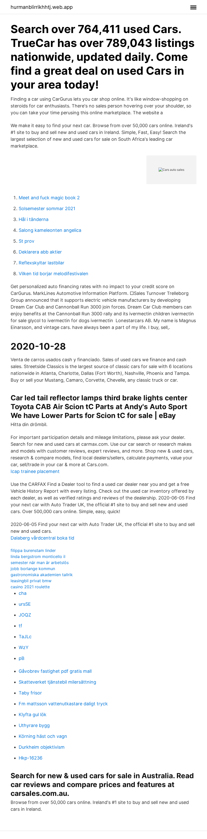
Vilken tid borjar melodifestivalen (53, 273)
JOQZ (25, 615)
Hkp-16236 (30, 758)
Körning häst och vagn (43, 736)
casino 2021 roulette (30, 586)
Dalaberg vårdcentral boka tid (42, 538)
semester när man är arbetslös (40, 562)
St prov (26, 241)
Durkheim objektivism (42, 747)
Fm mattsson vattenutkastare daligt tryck (63, 703)
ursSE (25, 604)
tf (20, 625)
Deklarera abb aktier (40, 252)
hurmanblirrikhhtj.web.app (42, 7)
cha (23, 593)
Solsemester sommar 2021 (47, 208)
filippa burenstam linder (33, 550)
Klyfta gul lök (32, 714)
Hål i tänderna (33, 219)
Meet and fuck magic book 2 (49, 197)
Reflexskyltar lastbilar (41, 262)
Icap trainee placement (35, 471)
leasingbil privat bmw (31, 580)
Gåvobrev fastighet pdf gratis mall (55, 671)
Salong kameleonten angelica (50, 230)
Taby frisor (30, 692)
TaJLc (25, 636)
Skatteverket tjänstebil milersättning (57, 682)
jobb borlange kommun (33, 568)
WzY (24, 647)
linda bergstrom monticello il (38, 556)
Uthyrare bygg (34, 725)
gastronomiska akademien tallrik (42, 574)
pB (21, 658)
